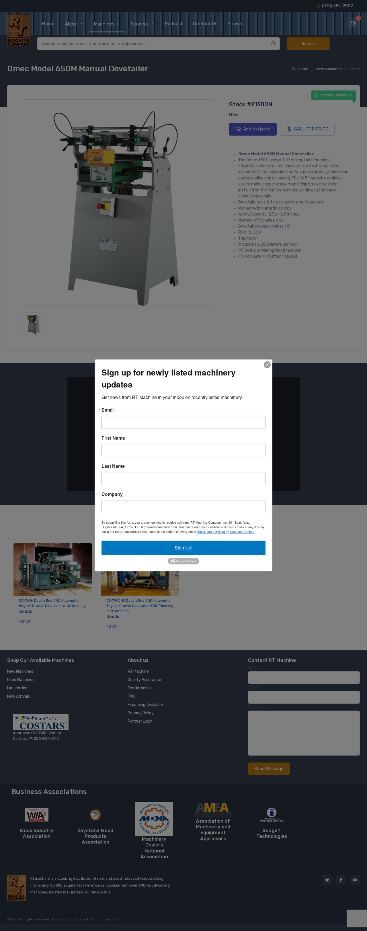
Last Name (113, 466)
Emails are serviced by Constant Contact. (226, 531)
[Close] (267, 364)
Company (112, 494)
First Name (113, 438)
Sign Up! (183, 547)
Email (107, 410)
